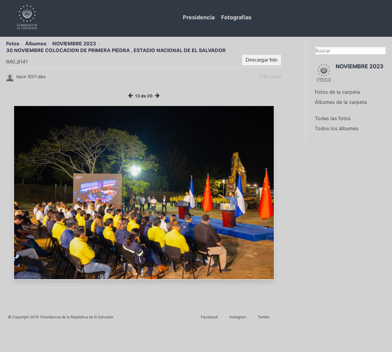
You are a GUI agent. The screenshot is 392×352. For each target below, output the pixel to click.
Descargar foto (261, 59)
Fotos (12, 43)
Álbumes (36, 43)
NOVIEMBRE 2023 (74, 43)
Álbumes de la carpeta (341, 102)
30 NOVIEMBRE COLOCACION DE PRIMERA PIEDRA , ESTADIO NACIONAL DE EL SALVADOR (116, 50)
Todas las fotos (333, 118)
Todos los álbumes (336, 128)
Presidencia (199, 17)
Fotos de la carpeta (337, 92)
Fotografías (236, 17)
